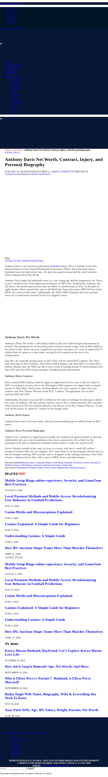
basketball (55, 266)
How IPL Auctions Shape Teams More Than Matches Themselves (54, 548)
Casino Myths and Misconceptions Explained (38, 512)
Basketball (16, 83)
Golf (13, 113)
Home (9, 62)
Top (8, 75)
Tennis (14, 93)
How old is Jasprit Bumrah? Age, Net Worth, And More (47, 666)
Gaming (14, 80)
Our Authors (11, 23)
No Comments (64, 171)
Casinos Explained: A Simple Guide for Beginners (42, 524)
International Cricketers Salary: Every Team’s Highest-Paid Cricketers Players (50, 467)
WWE (14, 90)
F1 (12, 111)
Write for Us (11, 18)
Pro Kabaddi (16, 100)
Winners (15, 105)
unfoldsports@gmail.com (58, 765)
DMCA (9, 13)
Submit (30, 768)
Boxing (14, 88)
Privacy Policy (12, 11)
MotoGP (15, 85)
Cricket (11, 70)
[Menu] (1, 43)
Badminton (16, 95)
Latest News (14, 65)
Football (12, 73)
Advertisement (12, 16)
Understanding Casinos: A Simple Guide (35, 536)
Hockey (14, 98)
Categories (13, 67)
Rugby (14, 108)
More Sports (14, 78)
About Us (10, 8)
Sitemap (14, 756)
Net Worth (16, 103)
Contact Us (11, 21)
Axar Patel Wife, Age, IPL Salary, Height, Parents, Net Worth (51, 710)
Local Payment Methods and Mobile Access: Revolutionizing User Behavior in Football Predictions (50, 498)
